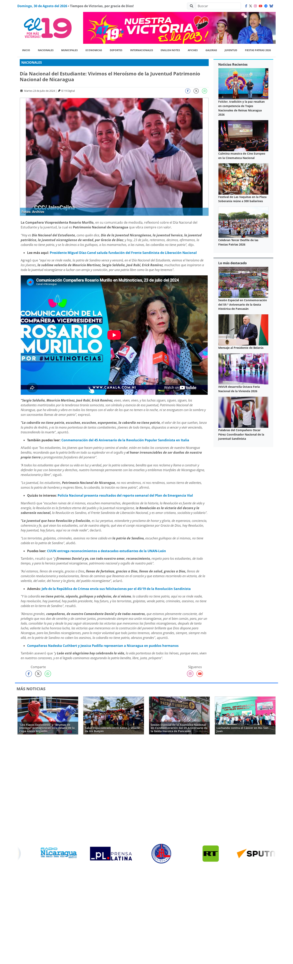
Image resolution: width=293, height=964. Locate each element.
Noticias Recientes (233, 64)
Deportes (116, 50)
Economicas (94, 50)
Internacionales (141, 50)
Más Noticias (31, 688)
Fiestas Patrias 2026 (258, 50)
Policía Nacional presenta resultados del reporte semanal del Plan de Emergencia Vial (125, 495)
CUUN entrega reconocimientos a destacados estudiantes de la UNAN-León (106, 551)
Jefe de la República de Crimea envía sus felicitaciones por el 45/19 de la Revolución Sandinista (116, 589)
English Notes (170, 50)
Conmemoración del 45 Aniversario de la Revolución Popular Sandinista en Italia (125, 440)
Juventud (231, 50)
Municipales (69, 50)
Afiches (193, 50)
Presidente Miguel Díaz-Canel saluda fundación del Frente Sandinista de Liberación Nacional (123, 253)
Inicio (26, 50)
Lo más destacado (232, 263)
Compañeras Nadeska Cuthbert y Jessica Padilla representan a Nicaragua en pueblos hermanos (103, 645)
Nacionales (46, 50)
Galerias (211, 50)
